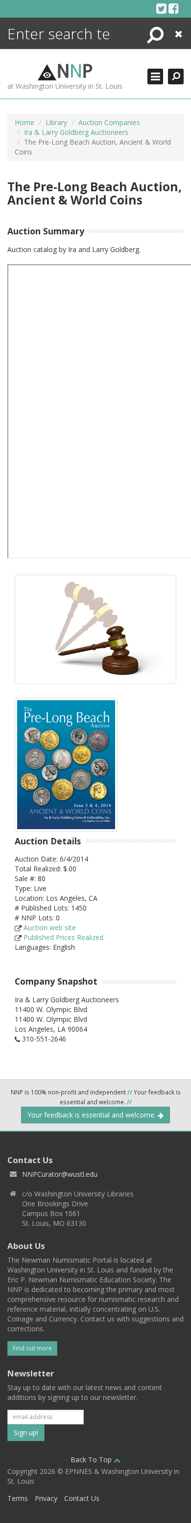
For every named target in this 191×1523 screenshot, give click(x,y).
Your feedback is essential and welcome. (92, 1114)
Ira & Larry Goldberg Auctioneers (76, 132)
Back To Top (92, 1459)
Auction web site (50, 927)
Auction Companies (109, 122)
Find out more (32, 1348)
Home (24, 122)
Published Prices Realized (63, 937)
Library (56, 122)
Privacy (46, 1498)
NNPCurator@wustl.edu (59, 1174)
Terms (17, 1498)
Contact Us (81, 1498)
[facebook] (173, 8)
